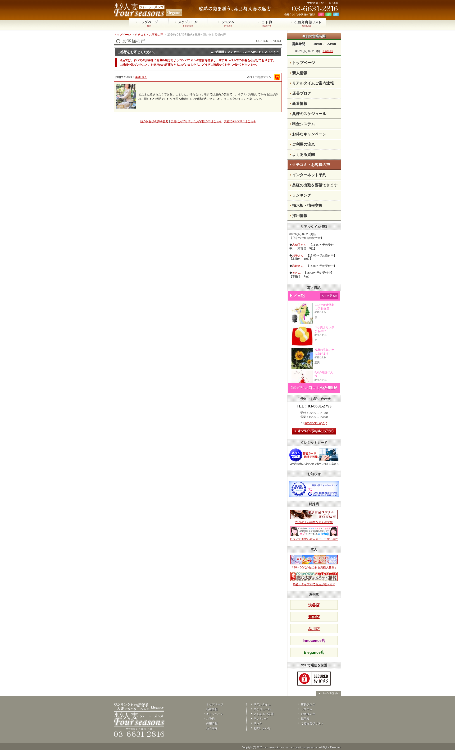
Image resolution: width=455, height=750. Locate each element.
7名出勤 (328, 51)
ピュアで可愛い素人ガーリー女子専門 (314, 539)
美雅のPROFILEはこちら (240, 121)
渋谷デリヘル (299, 387)
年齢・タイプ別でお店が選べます (314, 584)
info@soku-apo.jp (316, 423)
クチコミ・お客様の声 (149, 34)
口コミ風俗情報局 (323, 388)
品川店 (314, 629)
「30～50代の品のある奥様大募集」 (314, 567)
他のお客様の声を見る (154, 121)
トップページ (122, 34)
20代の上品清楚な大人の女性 (314, 522)
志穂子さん (299, 245)
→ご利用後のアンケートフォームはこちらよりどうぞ (244, 52)
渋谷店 (314, 605)
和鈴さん (298, 266)
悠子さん (298, 255)
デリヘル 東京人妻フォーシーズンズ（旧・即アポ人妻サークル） (290, 747)
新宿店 (314, 617)
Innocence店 (314, 641)
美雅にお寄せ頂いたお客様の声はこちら (196, 121)
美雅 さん (141, 77)
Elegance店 (314, 652)
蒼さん (296, 272)
